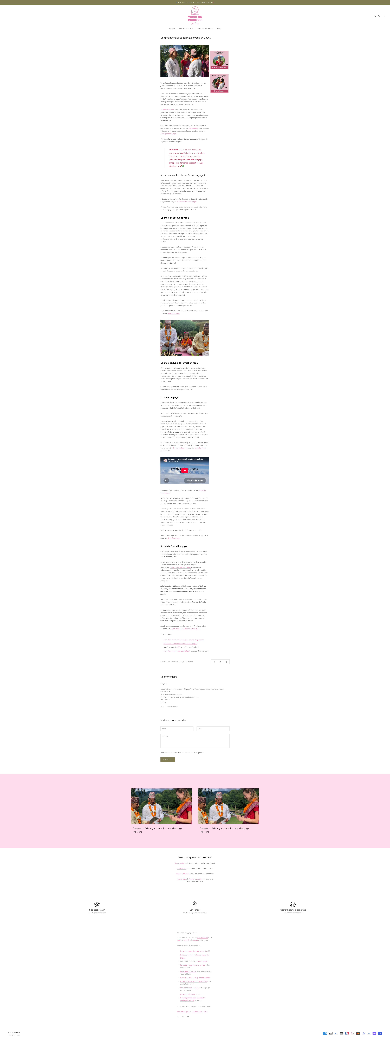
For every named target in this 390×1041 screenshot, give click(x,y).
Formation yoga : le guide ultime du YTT (186, 629)
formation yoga (200, 448)
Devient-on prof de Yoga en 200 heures (195, 978)
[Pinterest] (188, 1016)
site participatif (202, 937)
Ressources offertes (186, 28)
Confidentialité (197, 1012)
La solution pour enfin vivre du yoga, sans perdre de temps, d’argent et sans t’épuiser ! (186, 163)
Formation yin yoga (187, 994)
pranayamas (193, 128)
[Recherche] (379, 16)
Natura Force (182, 879)
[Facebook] (178, 1016)
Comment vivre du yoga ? (187, 202)
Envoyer (167, 759)
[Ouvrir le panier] (384, 16)
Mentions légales (183, 1012)
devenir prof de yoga (180, 448)
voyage (196, 940)
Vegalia (191, 879)
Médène (186, 874)
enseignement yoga (168, 134)
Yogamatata (179, 863)
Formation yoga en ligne (189, 988)
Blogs (219, 28)
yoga (179, 940)
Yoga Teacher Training (205, 28)
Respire (178, 874)
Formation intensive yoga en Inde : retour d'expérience (184, 640)
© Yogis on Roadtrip (14, 1032)
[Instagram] (183, 1016)
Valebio (199, 879)
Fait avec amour (14, 1035)
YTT (178, 647)
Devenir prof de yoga (188, 971)
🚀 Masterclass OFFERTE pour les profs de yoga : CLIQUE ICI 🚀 (195, 2)
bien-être (187, 940)
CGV (206, 1012)
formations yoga (174, 314)
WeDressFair (181, 868)
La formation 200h (167, 110)
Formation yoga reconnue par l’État (177, 651)
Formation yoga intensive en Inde (192, 965)
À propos (172, 28)
